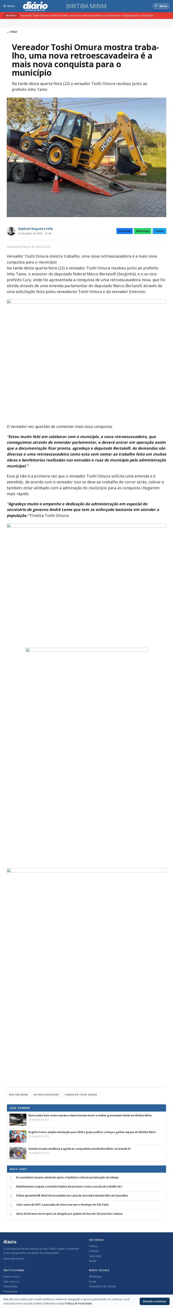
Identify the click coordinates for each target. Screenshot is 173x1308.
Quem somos (11, 1276)
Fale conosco (11, 1281)
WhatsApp (142, 231)
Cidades (94, 1251)
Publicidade (10, 1286)
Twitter (159, 231)
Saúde (92, 1261)
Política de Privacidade (78, 1303)
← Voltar (12, 32)
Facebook (124, 231)
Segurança (95, 1256)
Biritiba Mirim (86, 6)
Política (93, 1246)
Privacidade (10, 1291)
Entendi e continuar (154, 1301)
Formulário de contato (102, 1286)
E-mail (92, 1281)
